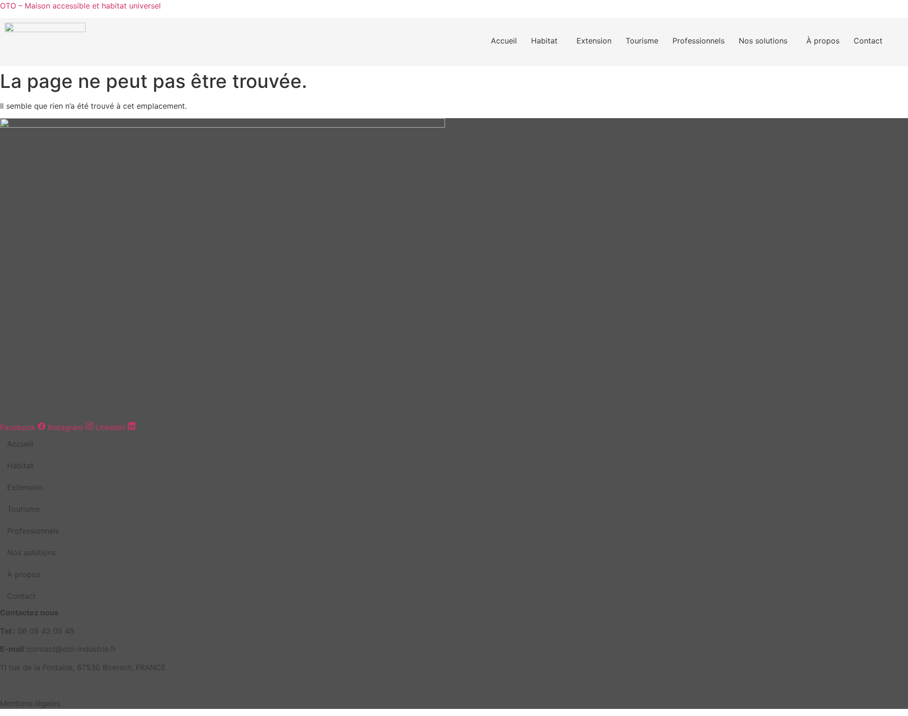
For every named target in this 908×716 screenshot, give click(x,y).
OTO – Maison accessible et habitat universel (80, 5)
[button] (546, 40)
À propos (822, 40)
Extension (593, 40)
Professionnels (698, 40)
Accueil (504, 40)
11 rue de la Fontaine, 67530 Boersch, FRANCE (83, 667)
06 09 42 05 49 (45, 631)
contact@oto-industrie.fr (72, 649)
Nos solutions (763, 40)
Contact (868, 40)
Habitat (544, 40)
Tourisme (642, 40)
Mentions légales (30, 703)
